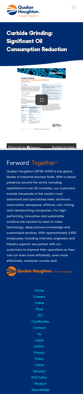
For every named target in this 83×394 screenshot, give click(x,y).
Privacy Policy (39, 356)
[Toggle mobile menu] (74, 6)
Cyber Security (39, 368)
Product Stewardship (40, 387)
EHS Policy (39, 377)
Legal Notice (39, 343)
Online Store (39, 306)
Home (39, 290)
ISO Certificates (40, 318)
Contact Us (39, 331)
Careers (39, 297)
